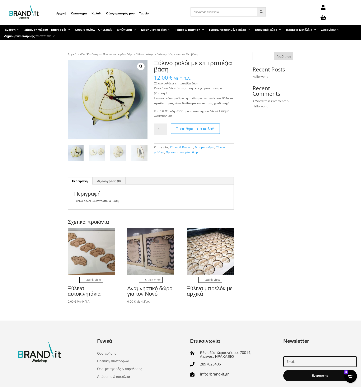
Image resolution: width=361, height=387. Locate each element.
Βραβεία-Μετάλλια (299, 30)
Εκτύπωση (124, 30)
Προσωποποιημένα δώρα (227, 30)
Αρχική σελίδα (76, 54)
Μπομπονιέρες (204, 147)
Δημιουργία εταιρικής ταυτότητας (27, 36)
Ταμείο (144, 13)
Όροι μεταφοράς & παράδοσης (119, 369)
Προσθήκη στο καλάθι (195, 128)
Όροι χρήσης (106, 353)
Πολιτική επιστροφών (113, 361)
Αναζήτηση (284, 56)
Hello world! (261, 77)
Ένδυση (10, 30)
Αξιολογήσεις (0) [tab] (109, 181)
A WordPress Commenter (270, 101)
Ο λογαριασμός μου (120, 13)
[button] (141, 66)
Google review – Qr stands (93, 30)
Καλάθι (97, 13)
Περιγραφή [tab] (80, 181)
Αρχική (61, 13)
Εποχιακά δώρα (266, 30)
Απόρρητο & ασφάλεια (113, 377)
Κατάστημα (79, 13)
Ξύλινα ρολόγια (145, 54)
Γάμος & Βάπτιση (187, 30)
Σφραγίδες (328, 30)
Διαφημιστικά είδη (154, 30)
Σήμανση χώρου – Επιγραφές (45, 30)
